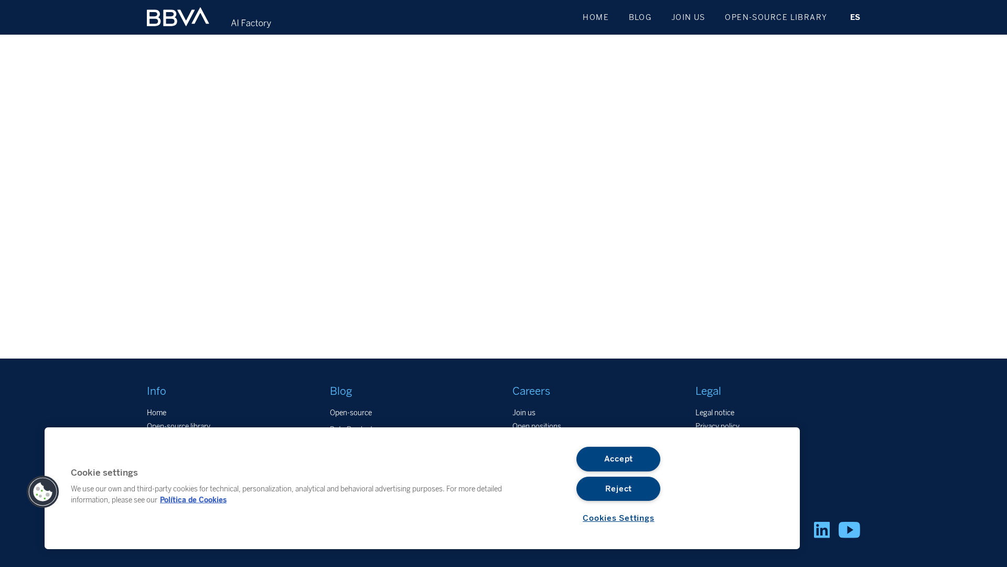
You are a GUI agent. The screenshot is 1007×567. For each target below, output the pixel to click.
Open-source (351, 412)
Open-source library (178, 426)
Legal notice (714, 412)
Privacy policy (717, 426)
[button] (43, 492)
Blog (640, 17)
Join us (688, 17)
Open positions (536, 426)
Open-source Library (776, 17)
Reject (619, 489)
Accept (619, 459)
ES (855, 17)
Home (596, 17)
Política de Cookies (193, 499)
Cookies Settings (618, 518)
